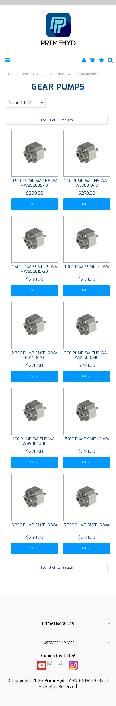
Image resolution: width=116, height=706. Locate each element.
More (34, 204)
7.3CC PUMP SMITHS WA (87, 525)
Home (10, 74)
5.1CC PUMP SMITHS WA (86, 439)
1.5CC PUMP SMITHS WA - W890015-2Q (34, 269)
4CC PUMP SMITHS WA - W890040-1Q (34, 441)
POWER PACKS (30, 74)
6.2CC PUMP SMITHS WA (34, 525)
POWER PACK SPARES (60, 74)
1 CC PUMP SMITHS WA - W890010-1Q (86, 183)
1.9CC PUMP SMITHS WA (86, 266)
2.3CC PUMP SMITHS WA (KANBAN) (34, 355)
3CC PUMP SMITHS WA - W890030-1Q (86, 355)
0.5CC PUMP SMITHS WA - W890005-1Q (35, 183)
